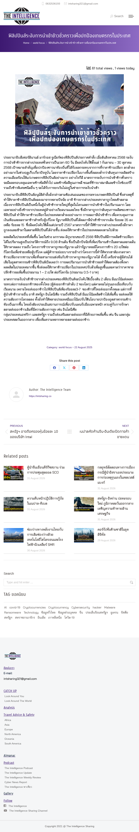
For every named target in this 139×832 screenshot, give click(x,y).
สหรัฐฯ (8, 617)
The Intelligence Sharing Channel (28, 810)
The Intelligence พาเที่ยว (18, 786)
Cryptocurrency (58, 607)
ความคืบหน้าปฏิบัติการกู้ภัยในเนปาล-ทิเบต (45, 501)
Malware (109, 607)
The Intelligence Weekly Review (23, 777)
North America (13, 734)
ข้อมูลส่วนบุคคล (67, 612)
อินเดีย (41, 617)
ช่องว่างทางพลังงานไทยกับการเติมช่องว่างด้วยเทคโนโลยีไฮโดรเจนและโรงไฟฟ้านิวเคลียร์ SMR (45, 537)
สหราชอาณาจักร (25, 617)
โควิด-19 (69, 617)
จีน (81, 612)
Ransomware (12, 612)
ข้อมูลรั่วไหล (48, 612)
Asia (7, 724)
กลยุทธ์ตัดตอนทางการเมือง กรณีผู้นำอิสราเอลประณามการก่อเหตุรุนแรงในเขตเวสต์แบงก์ (116, 475)
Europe (9, 729)
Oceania (9, 738)
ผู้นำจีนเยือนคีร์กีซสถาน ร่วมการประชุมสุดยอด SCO (46, 470)
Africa (8, 720)
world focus (65, 347)
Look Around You (14, 696)
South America (13, 743)
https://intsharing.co (40, 396)
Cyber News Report (16, 782)
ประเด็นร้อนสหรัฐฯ (97, 612)
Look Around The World (18, 700)
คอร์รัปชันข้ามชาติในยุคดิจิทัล (113, 532)
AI (5, 607)
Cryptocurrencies (34, 607)
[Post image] (14, 473)
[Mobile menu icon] (131, 16)
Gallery (8, 793)
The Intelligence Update (18, 772)
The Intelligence (18, 806)
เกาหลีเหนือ (55, 617)
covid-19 (14, 607)
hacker (97, 607)
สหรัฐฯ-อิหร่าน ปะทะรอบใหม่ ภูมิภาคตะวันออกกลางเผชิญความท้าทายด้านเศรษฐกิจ (115, 506)
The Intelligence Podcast (19, 768)
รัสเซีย (124, 612)
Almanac (9, 755)
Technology (31, 612)
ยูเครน (114, 612)
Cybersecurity (80, 607)
